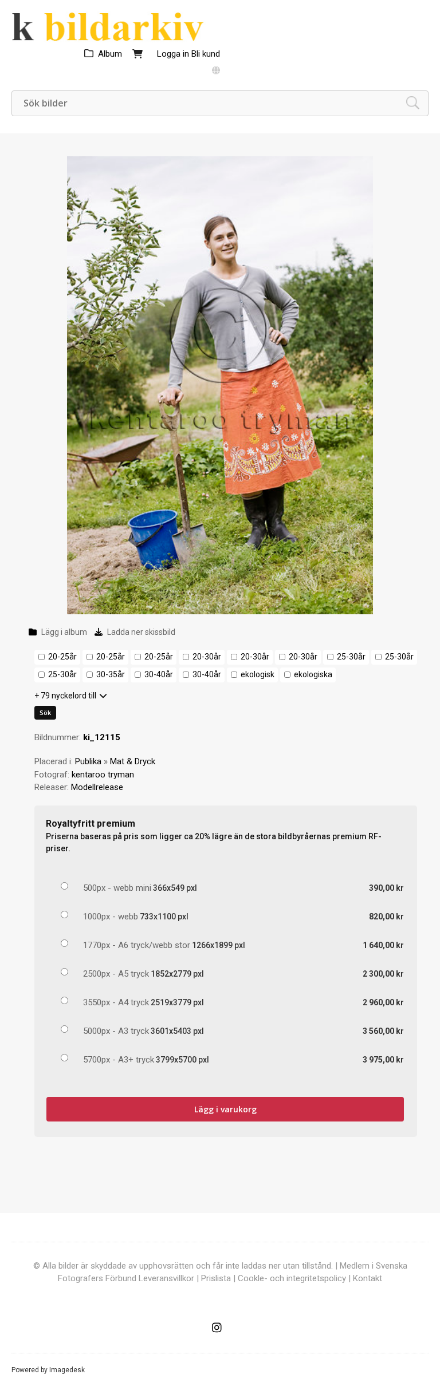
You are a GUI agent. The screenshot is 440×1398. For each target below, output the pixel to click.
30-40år (158, 674)
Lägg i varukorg (225, 1109)
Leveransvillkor (166, 1278)
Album (110, 54)
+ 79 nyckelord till (65, 695)
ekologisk (257, 674)
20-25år (62, 656)
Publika (88, 761)
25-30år (351, 656)
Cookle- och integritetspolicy (292, 1278)
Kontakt (367, 1278)
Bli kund (205, 54)
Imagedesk (67, 1370)
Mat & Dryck (132, 761)
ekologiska (313, 674)
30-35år (110, 674)
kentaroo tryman (103, 774)
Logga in (173, 54)
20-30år (206, 656)
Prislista (216, 1278)
